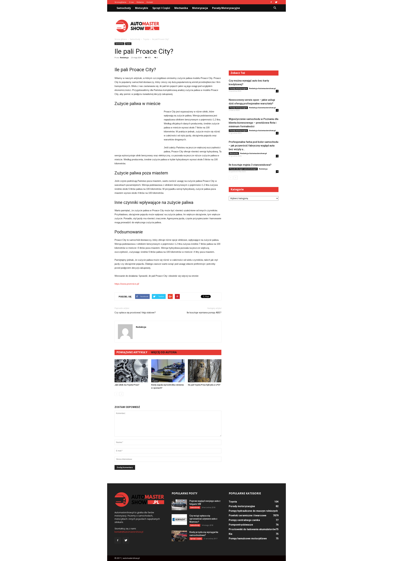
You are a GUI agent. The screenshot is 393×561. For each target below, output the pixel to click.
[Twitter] (276, 2)
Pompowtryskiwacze (241, 524)
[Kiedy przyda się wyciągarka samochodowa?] (179, 536)
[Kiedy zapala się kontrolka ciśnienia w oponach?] (168, 370)
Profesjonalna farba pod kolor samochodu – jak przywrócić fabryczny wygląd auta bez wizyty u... (253, 145)
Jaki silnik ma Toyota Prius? (127, 385)
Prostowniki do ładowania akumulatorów (252, 529)
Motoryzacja (200, 8)
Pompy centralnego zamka (244, 520)
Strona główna (120, 2)
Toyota (128, 44)
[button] (274, 8)
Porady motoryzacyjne (226, 8)
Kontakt (150, 2)
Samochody (124, 8)
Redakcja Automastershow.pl (262, 88)
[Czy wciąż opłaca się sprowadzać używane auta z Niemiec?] (179, 519)
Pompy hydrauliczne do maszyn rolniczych (253, 510)
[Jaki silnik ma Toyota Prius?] (131, 370)
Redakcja (124, 57)
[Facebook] (271, 2)
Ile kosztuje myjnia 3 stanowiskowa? (250, 164)
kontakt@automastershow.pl (129, 531)
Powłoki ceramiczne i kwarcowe (247, 515)
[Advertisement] (222, 26)
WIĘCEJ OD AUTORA (164, 352)
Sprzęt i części (161, 8)
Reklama (140, 2)
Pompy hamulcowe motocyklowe (248, 538)
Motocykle (141, 8)
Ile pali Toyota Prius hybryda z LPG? (204, 385)
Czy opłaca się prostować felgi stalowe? (135, 312)
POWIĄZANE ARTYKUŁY (131, 352)
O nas (131, 2)
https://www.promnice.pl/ (127, 283)
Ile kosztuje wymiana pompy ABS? (204, 312)
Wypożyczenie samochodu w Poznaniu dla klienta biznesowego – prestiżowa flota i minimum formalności (253, 122)
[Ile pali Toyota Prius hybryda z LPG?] (204, 370)
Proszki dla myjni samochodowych (243, 169)
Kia (230, 533)
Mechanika (181, 8)
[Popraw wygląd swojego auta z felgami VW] (179, 504)
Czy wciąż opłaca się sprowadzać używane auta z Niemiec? (203, 518)
